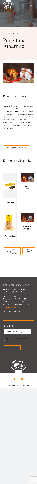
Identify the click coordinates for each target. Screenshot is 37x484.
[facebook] (14, 379)
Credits (28, 385)
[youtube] (22, 379)
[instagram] (18, 379)
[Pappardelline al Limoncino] (9, 222)
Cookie (14, 385)
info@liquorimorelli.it (11, 307)
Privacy (9, 385)
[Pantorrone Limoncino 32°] (9, 185)
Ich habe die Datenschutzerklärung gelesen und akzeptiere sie (17, 340)
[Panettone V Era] (27, 177)
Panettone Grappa (27, 227)
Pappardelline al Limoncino (10, 237)
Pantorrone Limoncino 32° (9, 204)
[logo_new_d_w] (18, 360)
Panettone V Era (27, 187)
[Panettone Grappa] (27, 217)
